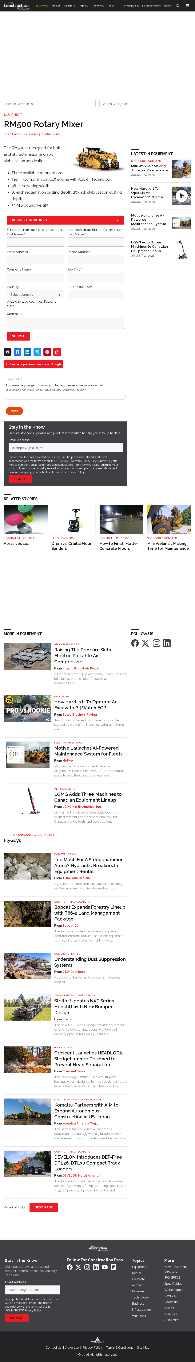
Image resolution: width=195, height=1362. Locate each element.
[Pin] (47, 352)
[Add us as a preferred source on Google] (57, 352)
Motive (67, 760)
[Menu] (187, 6)
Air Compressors (66, 644)
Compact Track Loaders (72, 901)
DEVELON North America (81, 1175)
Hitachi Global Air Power (81, 668)
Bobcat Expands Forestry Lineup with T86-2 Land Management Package (89, 913)
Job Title (75, 269)
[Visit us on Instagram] (156, 643)
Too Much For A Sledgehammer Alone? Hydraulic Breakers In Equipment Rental (88, 865)
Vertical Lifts (64, 788)
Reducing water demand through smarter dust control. (87, 979)
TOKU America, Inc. (77, 878)
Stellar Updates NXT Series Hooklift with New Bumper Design (84, 1006)
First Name (16, 234)
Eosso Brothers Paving (79, 714)
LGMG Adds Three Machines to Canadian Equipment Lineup (149, 246)
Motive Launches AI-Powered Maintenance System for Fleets (148, 219)
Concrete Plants (67, 953)
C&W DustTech (73, 972)
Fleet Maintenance (68, 742)
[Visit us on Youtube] (105, 1267)
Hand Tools (63, 1047)
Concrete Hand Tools (116, 538)
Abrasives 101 (16, 543)
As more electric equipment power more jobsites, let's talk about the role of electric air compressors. (90, 678)
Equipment (13, 114)
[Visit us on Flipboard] (113, 1267)
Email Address (18, 252)
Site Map (143, 1347)
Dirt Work (62, 696)
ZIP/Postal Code (80, 287)
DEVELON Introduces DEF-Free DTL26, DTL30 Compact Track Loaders (88, 1163)
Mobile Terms (50, 472)
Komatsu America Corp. (80, 1123)
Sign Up (20, 479)
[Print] (7, 352)
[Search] (177, 6)
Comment (14, 313)
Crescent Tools (74, 1071)
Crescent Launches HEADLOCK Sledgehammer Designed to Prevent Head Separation (88, 1058)
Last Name (77, 234)
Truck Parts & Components (74, 995)
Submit (18, 336)
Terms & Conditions (119, 1347)
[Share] (17, 352)
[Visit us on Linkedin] (167, 643)
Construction (65, 854)
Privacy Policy (75, 472)
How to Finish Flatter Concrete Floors (118, 546)
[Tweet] (37, 352)
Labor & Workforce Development (79, 1099)
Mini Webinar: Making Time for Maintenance (149, 168)
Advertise (72, 1347)
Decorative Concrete (20, 538)
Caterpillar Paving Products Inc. (36, 134)
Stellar (67, 1019)
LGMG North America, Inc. (81, 807)
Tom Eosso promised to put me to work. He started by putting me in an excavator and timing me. (89, 724)
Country (13, 287)
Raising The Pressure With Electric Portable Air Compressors (82, 655)
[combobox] (50, 103)
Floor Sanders (63, 538)
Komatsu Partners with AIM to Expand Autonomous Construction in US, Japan (86, 1111)
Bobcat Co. (70, 925)
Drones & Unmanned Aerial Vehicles (30, 835)
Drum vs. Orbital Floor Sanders (72, 546)
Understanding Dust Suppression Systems (90, 962)
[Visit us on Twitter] (145, 643)
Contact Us (54, 1347)
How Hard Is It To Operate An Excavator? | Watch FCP (147, 192)
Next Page (44, 1207)
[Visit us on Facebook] (135, 643)
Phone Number (79, 252)
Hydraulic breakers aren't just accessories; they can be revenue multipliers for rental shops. (88, 886)
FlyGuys (12, 840)
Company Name (19, 269)
